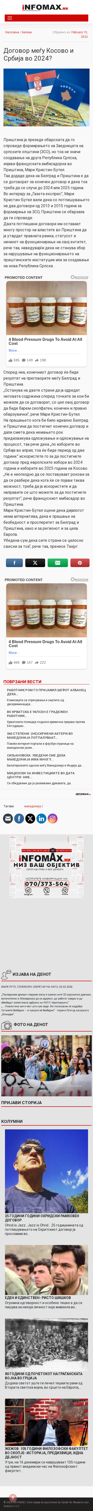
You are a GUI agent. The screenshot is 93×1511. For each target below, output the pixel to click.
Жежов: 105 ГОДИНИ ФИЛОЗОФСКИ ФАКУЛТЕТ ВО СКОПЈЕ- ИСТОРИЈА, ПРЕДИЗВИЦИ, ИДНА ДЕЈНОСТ (46, 1453)
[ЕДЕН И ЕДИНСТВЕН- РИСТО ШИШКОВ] (46, 1270)
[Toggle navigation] (10, 18)
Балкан (27, 32)
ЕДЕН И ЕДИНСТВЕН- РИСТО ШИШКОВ (38, 1298)
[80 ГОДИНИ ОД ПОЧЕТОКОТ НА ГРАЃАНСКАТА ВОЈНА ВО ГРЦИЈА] (46, 1344)
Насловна (12, 32)
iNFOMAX (19, 1502)
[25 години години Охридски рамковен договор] (46, 1171)
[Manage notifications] (13, 1498)
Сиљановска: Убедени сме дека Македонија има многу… (36, 757)
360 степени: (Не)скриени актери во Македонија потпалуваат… (40, 735)
